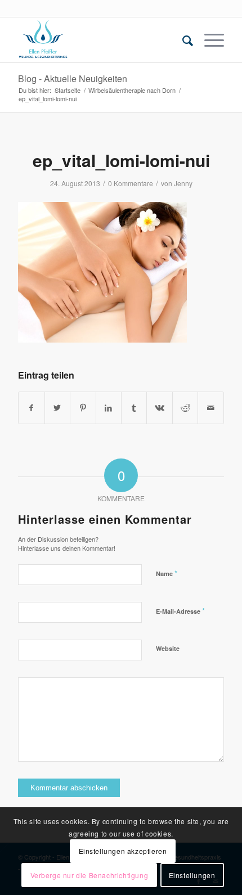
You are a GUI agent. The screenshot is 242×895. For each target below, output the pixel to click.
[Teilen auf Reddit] (185, 408)
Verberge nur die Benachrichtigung (89, 875)
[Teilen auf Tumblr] (134, 408)
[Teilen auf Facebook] (31, 408)
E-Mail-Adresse (180, 610)
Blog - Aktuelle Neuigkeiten (72, 78)
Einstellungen (192, 875)
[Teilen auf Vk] (159, 408)
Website (168, 648)
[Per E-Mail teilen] (210, 408)
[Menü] (208, 39)
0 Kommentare (130, 183)
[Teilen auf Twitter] (57, 408)
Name (166, 573)
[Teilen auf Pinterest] (82, 408)
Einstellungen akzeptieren (123, 851)
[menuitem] (182, 39)
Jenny (183, 183)
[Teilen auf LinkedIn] (108, 408)
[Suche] (182, 39)
